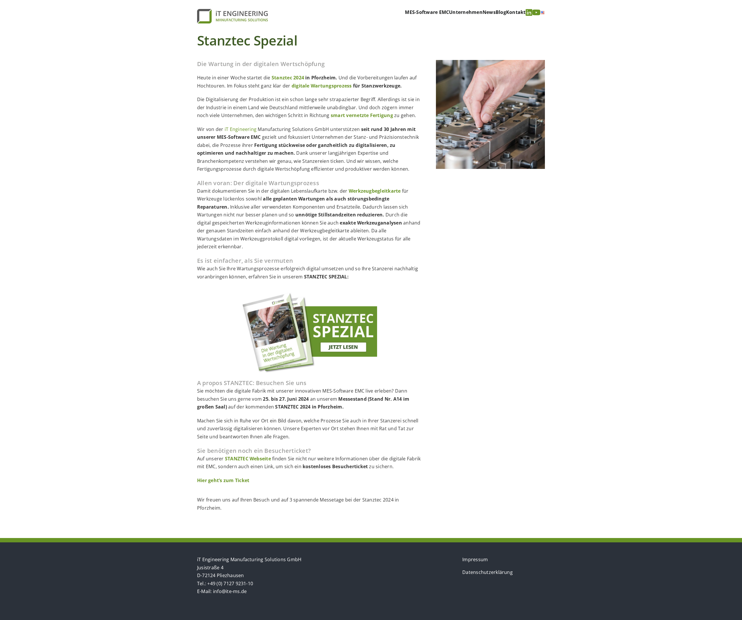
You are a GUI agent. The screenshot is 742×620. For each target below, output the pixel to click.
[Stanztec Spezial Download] (309, 294)
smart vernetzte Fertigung (362, 115)
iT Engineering (241, 129)
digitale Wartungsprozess (322, 86)
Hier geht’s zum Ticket (223, 480)
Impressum (475, 559)
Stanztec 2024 (288, 77)
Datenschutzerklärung (487, 572)
